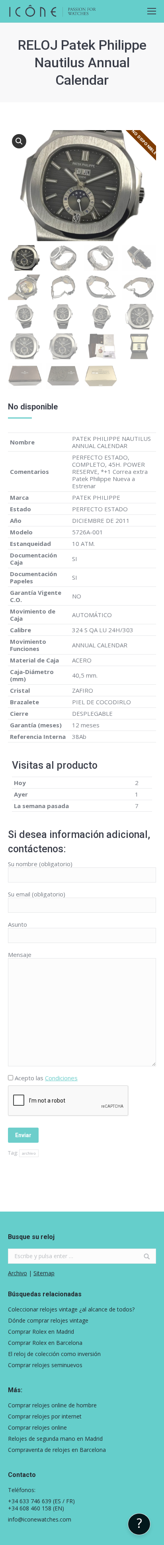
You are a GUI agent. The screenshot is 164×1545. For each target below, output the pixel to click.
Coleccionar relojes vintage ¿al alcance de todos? (71, 1309)
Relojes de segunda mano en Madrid (55, 1438)
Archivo (17, 1273)
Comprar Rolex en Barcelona (45, 1342)
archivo (29, 1153)
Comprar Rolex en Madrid (41, 1331)
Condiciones (61, 1078)
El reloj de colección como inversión (54, 1354)
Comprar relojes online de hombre (52, 1405)
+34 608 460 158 (29, 1508)
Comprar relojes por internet (45, 1416)
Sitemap (44, 1273)
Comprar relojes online (37, 1427)
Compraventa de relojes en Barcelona (57, 1449)
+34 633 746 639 (29, 1501)
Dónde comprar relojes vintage (48, 1320)
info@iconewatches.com (39, 1519)
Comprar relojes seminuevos (45, 1365)
